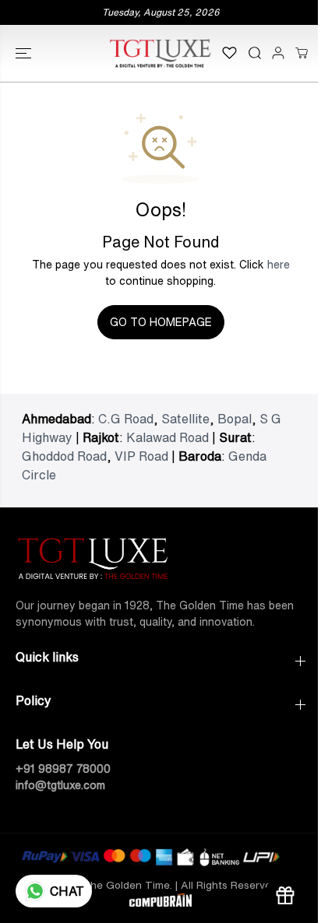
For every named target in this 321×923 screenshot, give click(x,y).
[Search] (254, 53)
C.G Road (125, 418)
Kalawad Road (167, 437)
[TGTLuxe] (160, 53)
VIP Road (141, 456)
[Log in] (278, 53)
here (278, 264)
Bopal (234, 418)
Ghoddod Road (64, 456)
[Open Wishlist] (229, 53)
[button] (25, 53)
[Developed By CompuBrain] (160, 902)
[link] (160, 556)
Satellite (185, 418)
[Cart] (301, 53)
